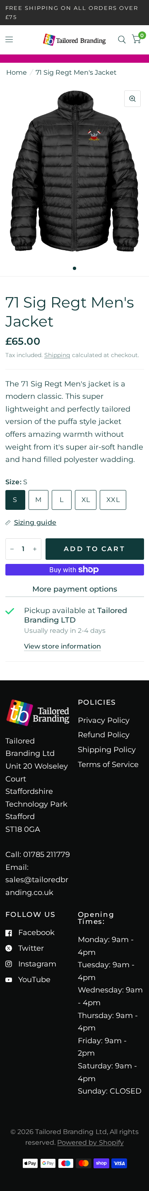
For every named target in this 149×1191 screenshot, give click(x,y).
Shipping (57, 355)
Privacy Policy (104, 720)
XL (86, 500)
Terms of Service (108, 764)
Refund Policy (104, 734)
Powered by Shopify (90, 1142)
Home (16, 72)
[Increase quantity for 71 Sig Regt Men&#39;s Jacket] (35, 549)
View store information (62, 646)
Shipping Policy (107, 749)
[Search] (122, 39)
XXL (113, 500)
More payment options (74, 589)
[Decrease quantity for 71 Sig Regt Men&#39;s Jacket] (12, 549)
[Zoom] (132, 98)
